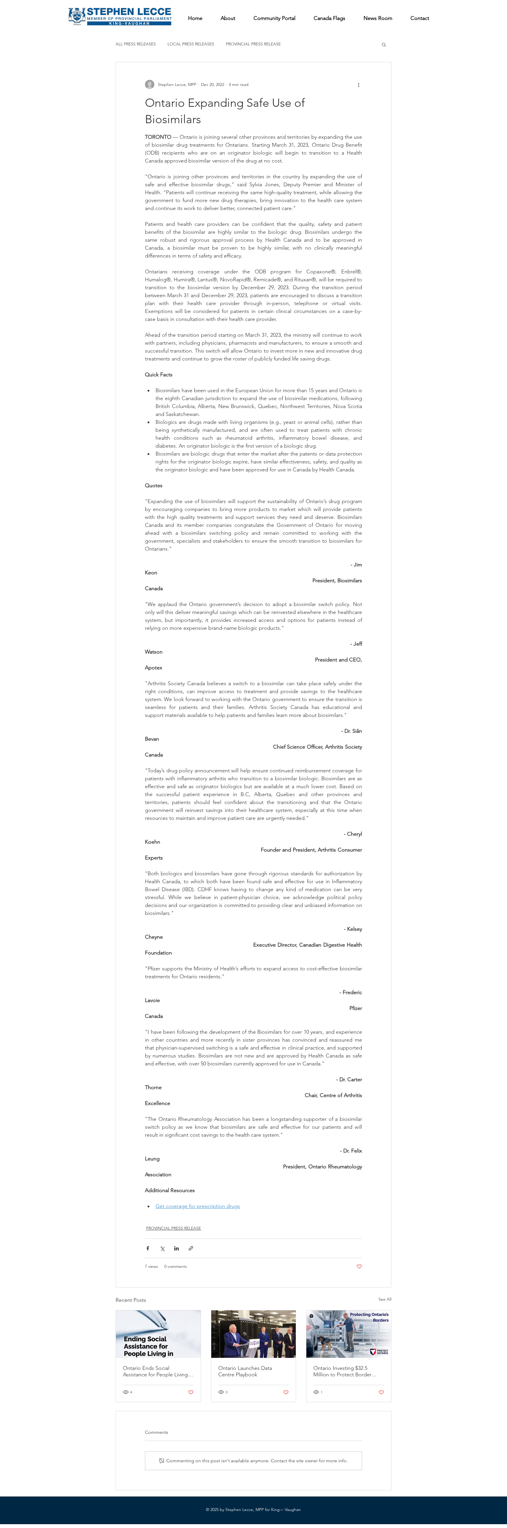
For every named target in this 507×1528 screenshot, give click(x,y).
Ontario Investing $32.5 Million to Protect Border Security (342, 1371)
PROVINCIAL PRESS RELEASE (253, 44)
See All (384, 1299)
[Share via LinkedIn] (176, 1248)
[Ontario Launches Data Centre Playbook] (253, 1334)
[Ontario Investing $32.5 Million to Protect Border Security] (348, 1334)
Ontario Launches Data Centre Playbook (245, 1371)
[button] (384, 44)
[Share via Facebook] (148, 1248)
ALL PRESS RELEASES (136, 44)
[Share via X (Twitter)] (162, 1248)
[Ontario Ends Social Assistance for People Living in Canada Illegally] (158, 1334)
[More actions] (358, 84)
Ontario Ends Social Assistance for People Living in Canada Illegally (158, 1371)
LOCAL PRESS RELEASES (191, 44)
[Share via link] (191, 1248)
